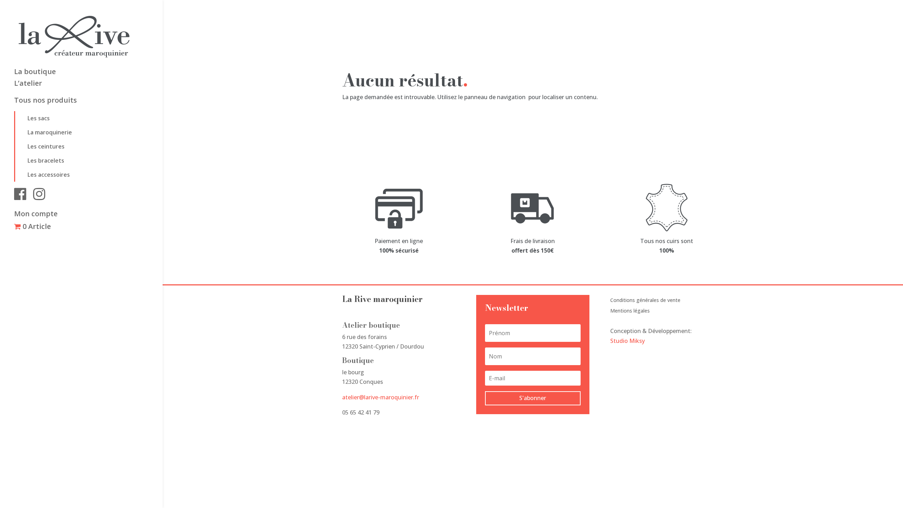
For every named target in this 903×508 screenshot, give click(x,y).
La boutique (35, 72)
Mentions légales (630, 311)
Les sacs (39, 118)
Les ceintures (46, 146)
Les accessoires (49, 175)
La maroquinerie (50, 132)
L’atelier (28, 84)
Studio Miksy (627, 341)
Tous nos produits (45, 101)
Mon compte (35, 214)
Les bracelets (46, 160)
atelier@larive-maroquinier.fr (380, 397)
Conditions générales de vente (645, 300)
